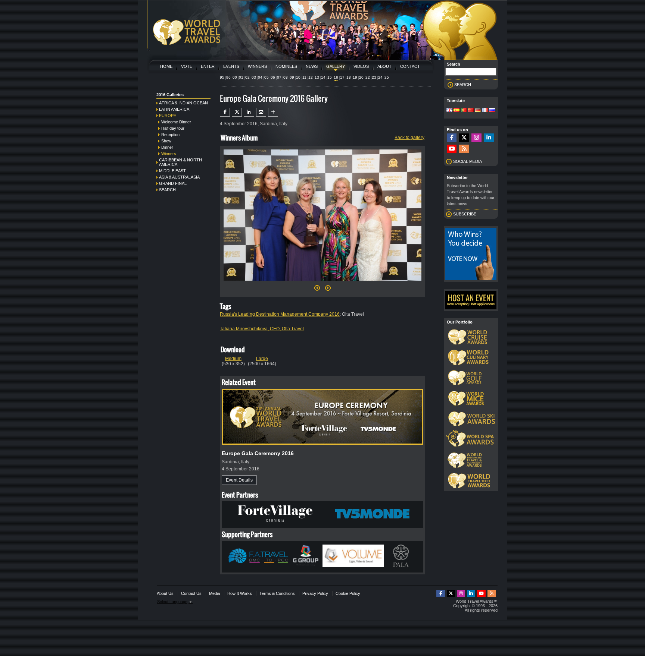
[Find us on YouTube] (452, 149)
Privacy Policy (315, 593)
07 (279, 77)
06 (273, 77)
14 (323, 77)
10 (298, 77)
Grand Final (173, 183)
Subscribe (464, 214)
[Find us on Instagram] (476, 137)
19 (355, 77)
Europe (167, 115)
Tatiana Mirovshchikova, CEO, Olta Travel (262, 328)
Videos (361, 66)
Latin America (174, 109)
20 (361, 77)
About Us (165, 593)
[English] (449, 110)
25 (386, 77)
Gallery (335, 66)
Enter (208, 66)
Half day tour (172, 128)
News (312, 66)
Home (166, 66)
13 (317, 77)
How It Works (239, 593)
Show (166, 141)
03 (254, 77)
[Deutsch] (478, 110)
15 (329, 77)
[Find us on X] (464, 137)
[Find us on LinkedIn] (489, 137)
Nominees (286, 66)
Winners (257, 66)
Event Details (239, 480)
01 (241, 77)
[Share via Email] (261, 112)
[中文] (471, 110)
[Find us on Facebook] (452, 137)
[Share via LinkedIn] (248, 112)
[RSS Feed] (464, 149)
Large (262, 358)
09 (292, 77)
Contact (410, 66)
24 (380, 77)
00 (235, 77)
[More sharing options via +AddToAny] (273, 112)
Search (167, 189)
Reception (170, 134)
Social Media (467, 161)
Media (214, 593)
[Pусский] (492, 110)
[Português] (464, 110)
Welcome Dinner (176, 122)
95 (222, 77)
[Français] (485, 110)
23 (374, 77)
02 (247, 77)
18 (348, 77)
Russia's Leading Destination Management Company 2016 (280, 314)
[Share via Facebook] (225, 112)
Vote (186, 66)
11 (304, 77)
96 (228, 77)
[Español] (456, 110)
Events (231, 66)
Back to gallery (409, 137)
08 (285, 77)
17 (342, 77)
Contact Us (191, 593)
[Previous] (317, 290)
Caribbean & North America (180, 162)
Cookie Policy (348, 593)
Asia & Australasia (179, 177)
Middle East (172, 170)
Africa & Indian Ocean (183, 103)
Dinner (167, 147)
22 (367, 77)
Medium (233, 358)
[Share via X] (237, 112)
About (384, 66)
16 (336, 77)
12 (310, 77)
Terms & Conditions (277, 593)
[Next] (322, 283)
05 (266, 77)
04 (260, 77)
